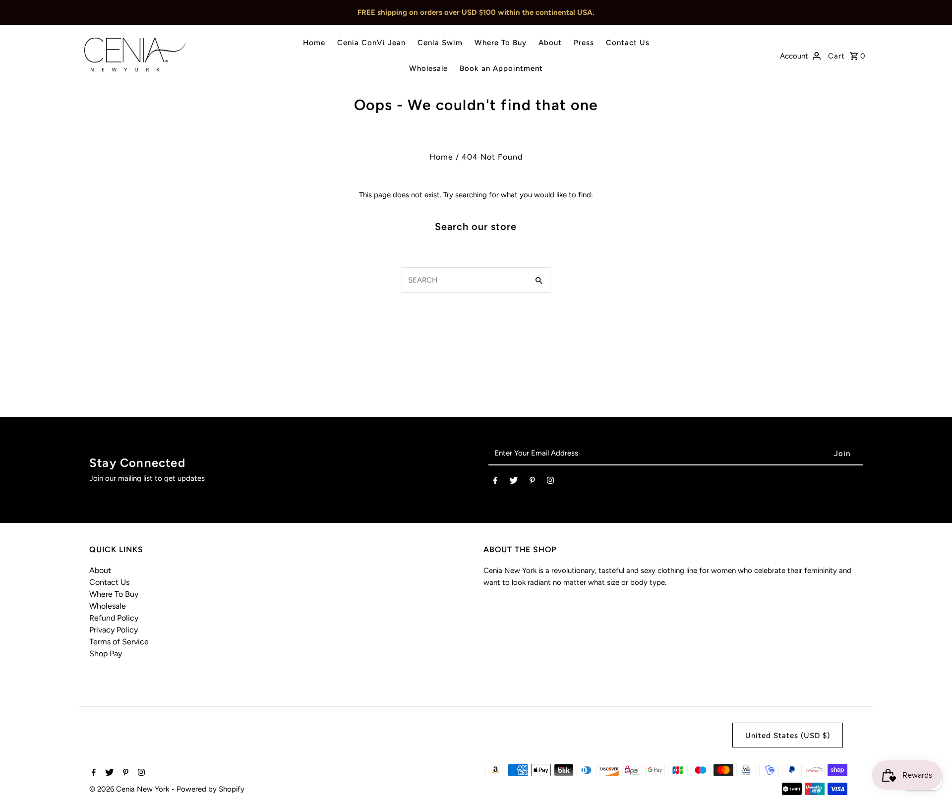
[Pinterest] (532, 482)
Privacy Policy (113, 629)
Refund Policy (113, 618)
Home (314, 42)
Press (584, 42)
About (550, 42)
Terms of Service (119, 641)
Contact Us (628, 42)
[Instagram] (550, 482)
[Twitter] (513, 482)
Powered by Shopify (210, 789)
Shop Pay (105, 653)
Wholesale (428, 68)
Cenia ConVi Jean (371, 42)
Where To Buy (501, 42)
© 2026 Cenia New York (130, 789)
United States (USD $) (787, 735)
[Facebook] (495, 482)
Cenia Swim (440, 42)
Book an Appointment (501, 68)
